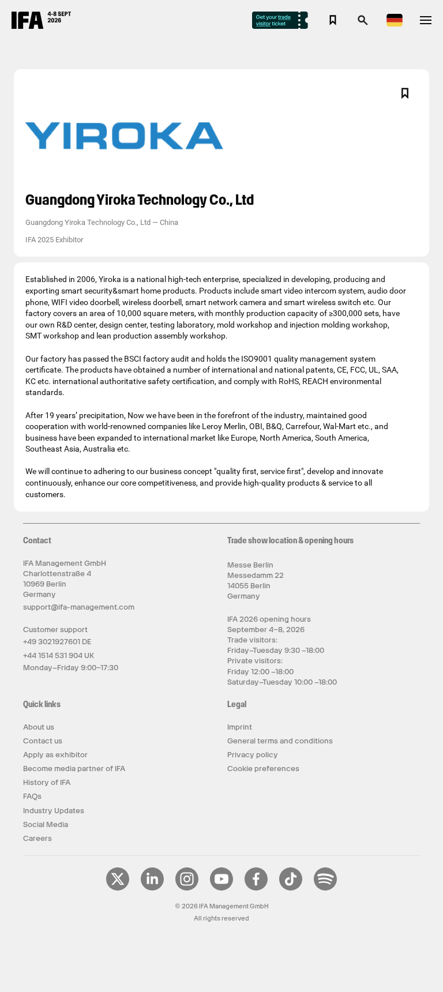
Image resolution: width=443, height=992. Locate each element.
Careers (37, 838)
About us (38, 727)
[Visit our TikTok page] (290, 888)
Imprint (239, 727)
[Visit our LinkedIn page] (152, 888)
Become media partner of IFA (74, 768)
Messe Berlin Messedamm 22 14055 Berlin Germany (255, 581)
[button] (362, 23)
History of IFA (46, 782)
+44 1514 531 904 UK (58, 655)
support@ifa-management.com (78, 607)
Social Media (45, 824)
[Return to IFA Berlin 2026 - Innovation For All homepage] (41, 26)
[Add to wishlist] (405, 93)
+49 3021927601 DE (57, 641)
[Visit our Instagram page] (186, 888)
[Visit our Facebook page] (256, 888)
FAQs (32, 796)
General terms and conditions (280, 741)
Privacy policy (252, 754)
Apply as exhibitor (55, 754)
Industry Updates (53, 810)
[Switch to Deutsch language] (394, 24)
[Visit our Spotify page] (325, 888)
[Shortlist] (332, 20)
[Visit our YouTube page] (221, 888)
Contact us (42, 741)
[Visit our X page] (117, 888)
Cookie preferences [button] (263, 768)
